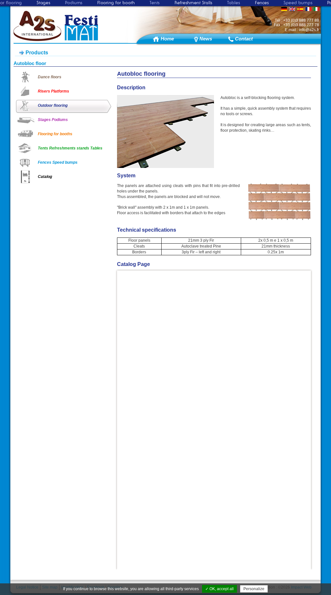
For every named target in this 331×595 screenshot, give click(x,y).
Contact (244, 38)
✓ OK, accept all (219, 589)
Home (167, 38)
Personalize (253, 589)
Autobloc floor (30, 63)
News (205, 38)
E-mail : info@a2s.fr (302, 30)
